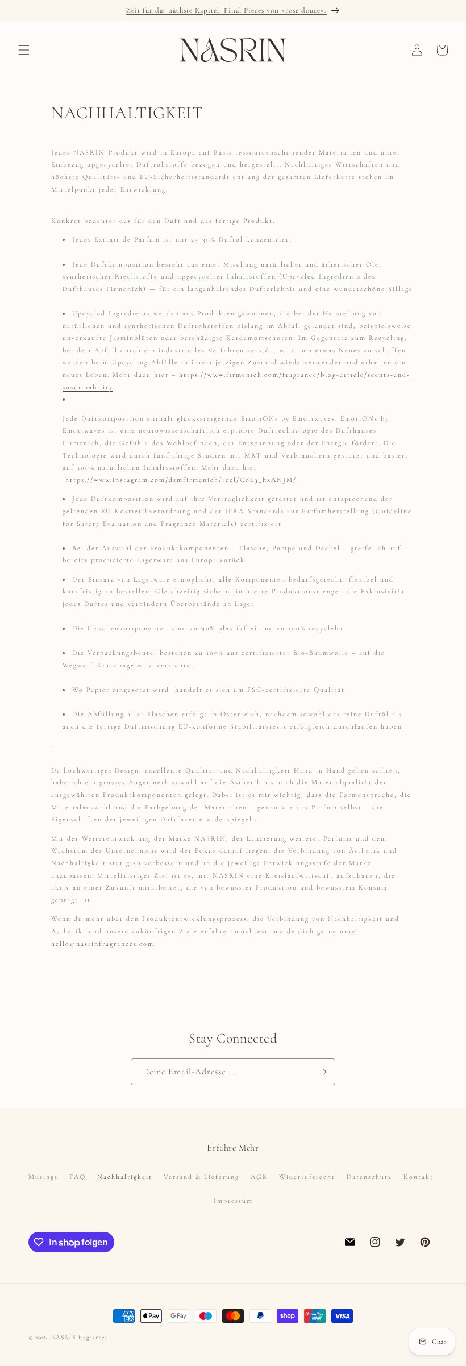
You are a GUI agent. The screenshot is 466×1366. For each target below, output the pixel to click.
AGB (259, 1177)
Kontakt (418, 1177)
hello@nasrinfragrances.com (102, 944)
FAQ (77, 1177)
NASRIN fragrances (79, 1337)
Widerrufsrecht (307, 1177)
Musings (43, 1177)
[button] (23, 50)
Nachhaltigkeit (124, 1177)
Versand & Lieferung (201, 1177)
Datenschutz (369, 1177)
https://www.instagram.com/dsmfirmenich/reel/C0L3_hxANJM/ (181, 480)
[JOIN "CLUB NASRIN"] (322, 1071)
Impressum (233, 1201)
